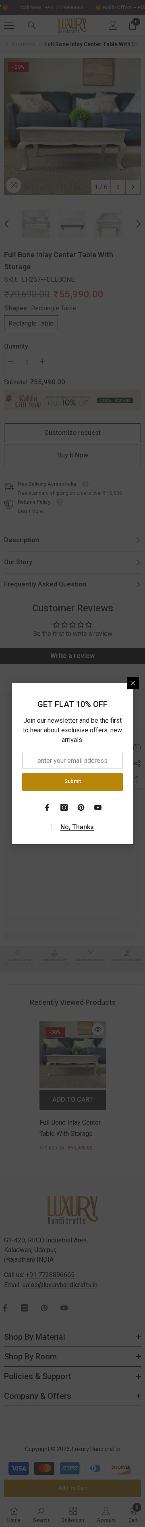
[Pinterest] (80, 807)
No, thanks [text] (77, 827)
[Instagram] (64, 807)
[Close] (133, 683)
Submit (72, 781)
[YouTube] (97, 807)
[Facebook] (47, 807)
